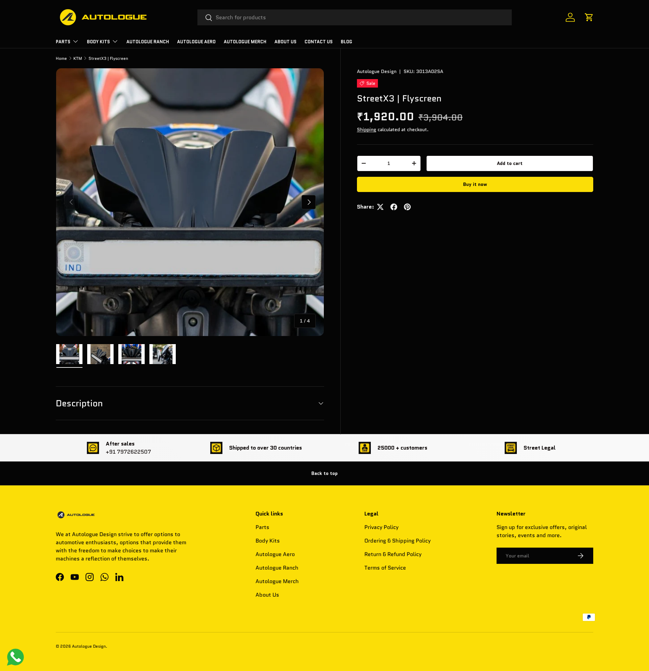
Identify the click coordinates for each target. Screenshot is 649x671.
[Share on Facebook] (394, 207)
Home (61, 58)
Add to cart (510, 163)
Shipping (366, 129)
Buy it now (475, 184)
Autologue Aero (275, 554)
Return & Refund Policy (393, 554)
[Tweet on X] (380, 207)
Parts (262, 527)
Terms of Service (385, 568)
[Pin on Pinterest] (407, 207)
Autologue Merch (245, 42)
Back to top (324, 473)
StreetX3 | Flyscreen (108, 58)
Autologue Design (376, 71)
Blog (346, 42)
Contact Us (319, 42)
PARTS (63, 42)
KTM (77, 58)
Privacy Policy (381, 527)
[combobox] (354, 17)
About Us (285, 42)
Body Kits (98, 42)
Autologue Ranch (147, 42)
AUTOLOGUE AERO (196, 42)
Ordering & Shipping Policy (397, 541)
